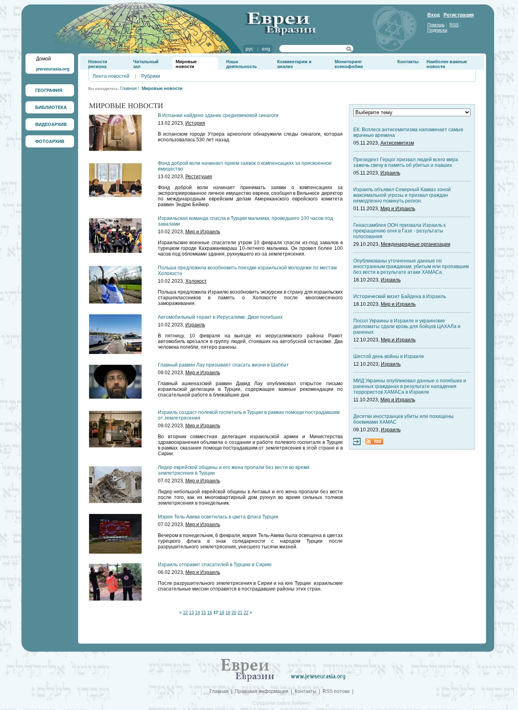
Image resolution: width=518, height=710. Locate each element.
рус (249, 49)
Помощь (436, 24)
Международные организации (415, 244)
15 (203, 612)
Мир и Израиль (202, 232)
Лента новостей (111, 76)
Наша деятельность (241, 64)
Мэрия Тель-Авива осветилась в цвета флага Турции (218, 517)
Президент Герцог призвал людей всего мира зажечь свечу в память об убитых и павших (405, 162)
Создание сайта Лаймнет (282, 703)
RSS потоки (336, 691)
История (195, 123)
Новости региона (97, 64)
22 (246, 612)
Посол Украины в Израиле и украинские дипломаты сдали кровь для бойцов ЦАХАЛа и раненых (407, 326)
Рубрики (150, 76)
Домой (43, 59)
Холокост (196, 281)
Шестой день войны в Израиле (388, 356)
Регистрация (459, 15)
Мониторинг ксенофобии (349, 64)
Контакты (407, 61)
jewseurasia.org (53, 68)
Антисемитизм (397, 143)
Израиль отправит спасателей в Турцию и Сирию (215, 564)
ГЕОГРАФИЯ (48, 90)
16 (209, 612)
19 (227, 612)
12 (185, 612)
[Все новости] (357, 443)
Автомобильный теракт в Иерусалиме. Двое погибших (220, 317)
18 (221, 612)
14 (197, 612)
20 (233, 612)
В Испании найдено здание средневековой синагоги (218, 115)
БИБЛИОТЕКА (51, 107)
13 (191, 612)
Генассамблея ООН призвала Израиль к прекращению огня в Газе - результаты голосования (399, 230)
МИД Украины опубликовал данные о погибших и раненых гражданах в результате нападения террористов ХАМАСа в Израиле (409, 386)
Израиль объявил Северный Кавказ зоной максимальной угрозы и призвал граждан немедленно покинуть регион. (402, 195)
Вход (433, 15)
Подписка (437, 30)
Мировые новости (186, 64)
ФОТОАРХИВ (49, 141)
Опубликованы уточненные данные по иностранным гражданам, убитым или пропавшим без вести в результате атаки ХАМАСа (411, 266)
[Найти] (349, 50)
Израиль (195, 325)
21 (240, 612)
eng (266, 49)
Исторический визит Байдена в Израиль (399, 296)
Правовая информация (262, 691)
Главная (128, 88)
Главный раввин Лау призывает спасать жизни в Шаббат (223, 365)
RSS (454, 24)
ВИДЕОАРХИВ (51, 124)
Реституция (198, 176)
